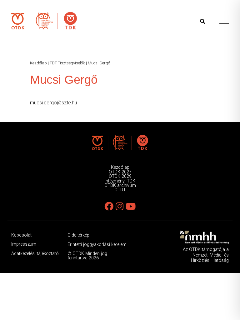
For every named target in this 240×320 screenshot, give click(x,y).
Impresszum (23, 244)
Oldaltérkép (78, 235)
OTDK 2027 (120, 172)
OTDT (120, 189)
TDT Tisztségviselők (67, 63)
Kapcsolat (21, 235)
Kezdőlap (38, 63)
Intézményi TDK (120, 181)
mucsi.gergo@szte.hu (53, 103)
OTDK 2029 (120, 176)
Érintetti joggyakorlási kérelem (97, 244)
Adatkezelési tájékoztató (35, 253)
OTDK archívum (120, 185)
